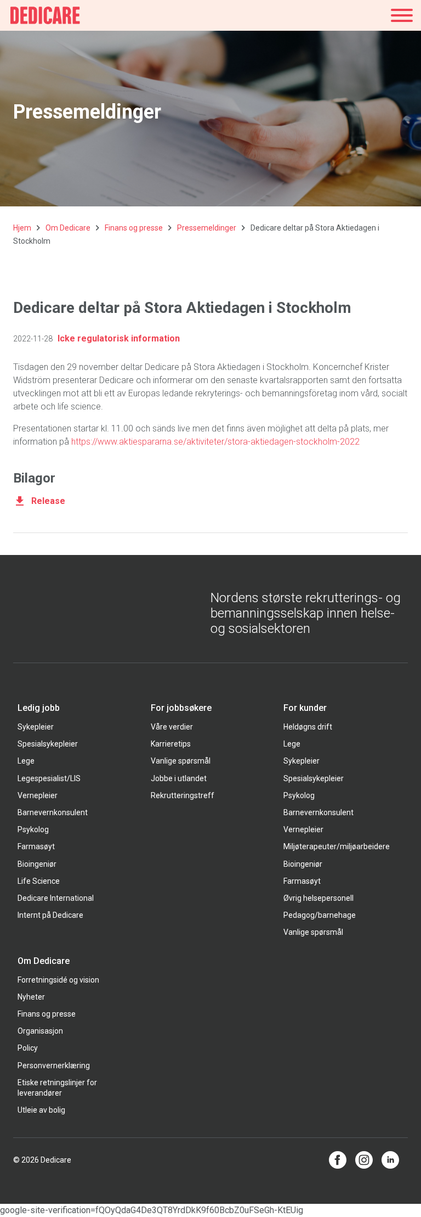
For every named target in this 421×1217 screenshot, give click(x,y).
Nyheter (31, 996)
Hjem (22, 227)
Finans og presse (134, 227)
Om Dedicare (67, 227)
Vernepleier (38, 795)
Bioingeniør (37, 864)
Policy (28, 1048)
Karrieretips (171, 743)
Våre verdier (172, 726)
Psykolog (33, 829)
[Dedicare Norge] (45, 15)
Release (48, 501)
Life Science (39, 881)
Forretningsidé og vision (58, 979)
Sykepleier (36, 726)
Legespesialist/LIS (49, 778)
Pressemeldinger (206, 227)
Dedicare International (56, 898)
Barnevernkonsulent (53, 812)
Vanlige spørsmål (180, 760)
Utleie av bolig (41, 1110)
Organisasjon (40, 1031)
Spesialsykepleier (48, 743)
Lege (26, 760)
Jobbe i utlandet (179, 778)
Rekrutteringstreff (182, 795)
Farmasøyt (36, 846)
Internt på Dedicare (50, 915)
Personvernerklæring (54, 1065)
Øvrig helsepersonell (318, 898)
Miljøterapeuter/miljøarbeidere (336, 846)
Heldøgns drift (307, 726)
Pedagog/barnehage (319, 915)
